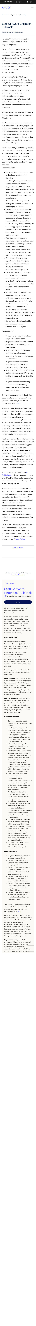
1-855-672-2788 (7, 2)
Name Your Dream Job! (18, 575)
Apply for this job (18, 547)
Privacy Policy (19, 539)
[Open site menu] (32, 7)
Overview (5, 15)
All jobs (13, 15)
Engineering (22, 15)
